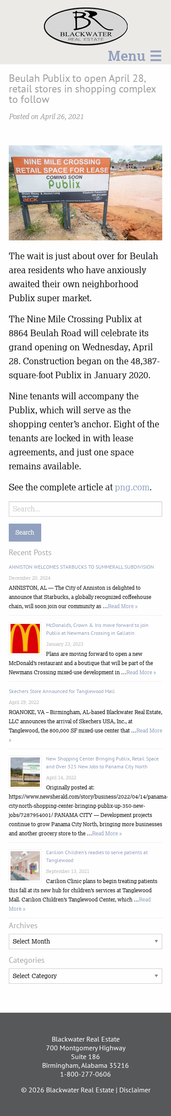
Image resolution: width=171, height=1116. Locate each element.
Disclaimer (134, 1089)
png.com (132, 487)
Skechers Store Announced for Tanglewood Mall (62, 691)
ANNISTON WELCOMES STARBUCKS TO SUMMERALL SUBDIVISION (81, 566)
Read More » (123, 606)
